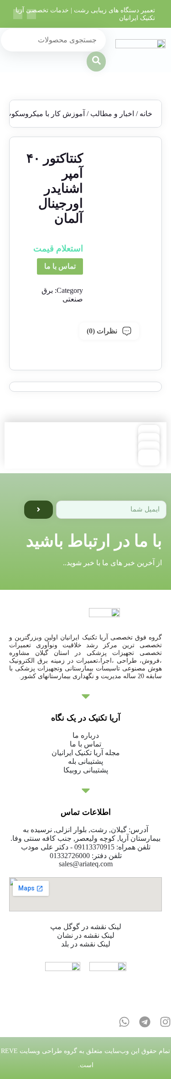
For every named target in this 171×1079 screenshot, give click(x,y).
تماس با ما (60, 266)
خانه (146, 114)
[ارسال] (38, 510)
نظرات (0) (102, 331)
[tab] (109, 331)
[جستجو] (96, 61)
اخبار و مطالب (112, 114)
